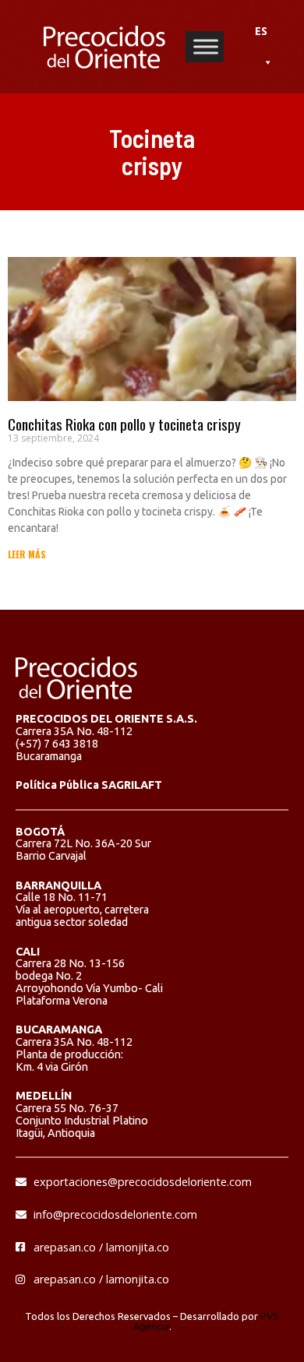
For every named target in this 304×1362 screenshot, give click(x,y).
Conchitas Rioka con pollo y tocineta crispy (124, 424)
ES (261, 30)
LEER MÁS (27, 554)
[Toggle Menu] (205, 46)
